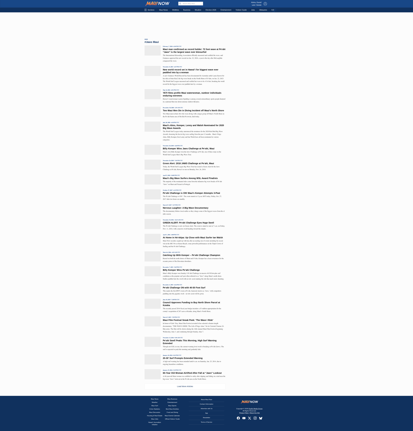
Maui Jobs (154, 419)
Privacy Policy (244, 413)
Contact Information (206, 404)
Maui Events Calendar (172, 415)
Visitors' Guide (241, 10)
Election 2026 (211, 10)
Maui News (163, 10)
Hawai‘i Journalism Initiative (154, 423)
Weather (198, 10)
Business (186, 10)
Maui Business (172, 399)
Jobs (253, 10)
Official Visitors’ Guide (172, 419)
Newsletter (206, 417)
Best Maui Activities (172, 409)
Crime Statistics (154, 409)
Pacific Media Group (255, 409)
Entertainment (226, 10)
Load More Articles (185, 386)
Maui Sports (172, 405)
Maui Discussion (154, 412)
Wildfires (175, 10)
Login (253, 5)
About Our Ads (255, 413)
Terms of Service (206, 422)
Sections (151, 10)
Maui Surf (154, 405)
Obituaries (263, 10)
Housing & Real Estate (154, 415)
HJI (272, 10)
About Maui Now (206, 399)
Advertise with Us (206, 408)
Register (259, 5)
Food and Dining (172, 412)
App (206, 413)
